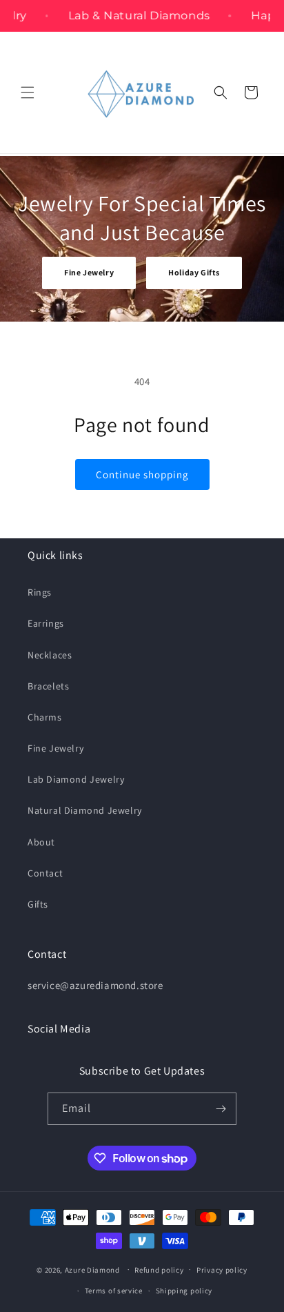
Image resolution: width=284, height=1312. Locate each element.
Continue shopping (142, 474)
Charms (45, 717)
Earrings (46, 623)
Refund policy (158, 1270)
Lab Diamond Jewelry (76, 779)
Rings (40, 592)
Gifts (38, 904)
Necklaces (50, 655)
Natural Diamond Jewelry (85, 810)
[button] (27, 92)
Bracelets (48, 686)
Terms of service (114, 1290)
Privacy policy (221, 1270)
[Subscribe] (220, 1109)
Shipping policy (184, 1290)
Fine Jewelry (89, 272)
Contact (45, 873)
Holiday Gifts (194, 272)
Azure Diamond (92, 1269)
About (41, 842)
